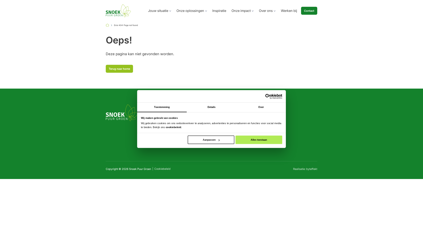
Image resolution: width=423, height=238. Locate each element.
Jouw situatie (158, 11)
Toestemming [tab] (162, 107)
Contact (309, 10)
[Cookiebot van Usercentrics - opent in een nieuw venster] (267, 96)
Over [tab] (261, 107)
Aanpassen (209, 139)
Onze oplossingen (190, 11)
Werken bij (289, 11)
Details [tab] (212, 107)
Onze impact (241, 11)
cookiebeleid (173, 127)
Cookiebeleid (162, 168)
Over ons (266, 11)
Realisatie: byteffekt (305, 169)
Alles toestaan (259, 139)
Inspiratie (219, 11)
